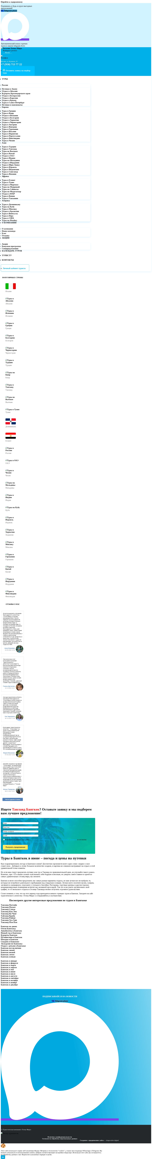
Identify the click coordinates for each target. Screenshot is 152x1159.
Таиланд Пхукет (8, 907)
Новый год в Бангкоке (11, 933)
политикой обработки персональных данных (24, 842)
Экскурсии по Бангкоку (12, 944)
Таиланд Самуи (8, 909)
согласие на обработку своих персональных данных (53, 839)
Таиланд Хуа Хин (9, 920)
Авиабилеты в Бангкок (11, 931)
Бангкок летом (7, 954)
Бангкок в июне (8, 972)
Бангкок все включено (11, 948)
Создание (83, 1140)
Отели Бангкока (8, 928)
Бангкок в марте (8, 965)
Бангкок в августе (9, 976)
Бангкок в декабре (9, 985)
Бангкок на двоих (9, 926)
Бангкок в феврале (9, 963)
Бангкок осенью (8, 957)
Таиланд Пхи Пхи (9, 922)
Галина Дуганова (9, 686)
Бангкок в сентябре (9, 978)
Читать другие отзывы (12, 799)
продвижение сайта (96, 1140)
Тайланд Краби (8, 916)
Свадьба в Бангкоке (10, 942)
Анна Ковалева (10, 648)
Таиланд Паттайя (9, 905)
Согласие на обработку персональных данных (59, 1139)
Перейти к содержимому (12, 2)
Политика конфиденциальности (60, 1137)
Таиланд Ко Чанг (9, 914)
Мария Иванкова (9, 753)
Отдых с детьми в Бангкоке (13, 946)
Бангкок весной (8, 952)
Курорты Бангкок (9, 935)
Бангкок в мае (7, 969)
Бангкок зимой (8, 950)
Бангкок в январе (9, 961)
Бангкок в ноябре (9, 982)
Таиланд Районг (8, 918)
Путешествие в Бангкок (11, 937)
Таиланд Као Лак (9, 911)
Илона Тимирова (9, 789)
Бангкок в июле (8, 974)
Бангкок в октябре (9, 980)
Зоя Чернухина (10, 716)
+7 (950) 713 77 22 (11, 64)
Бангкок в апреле (9, 967)
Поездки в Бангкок (9, 939)
